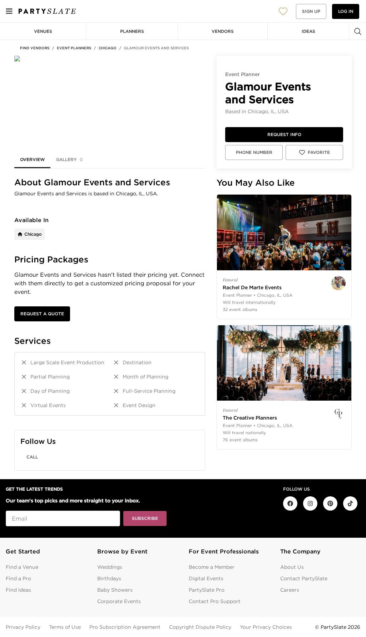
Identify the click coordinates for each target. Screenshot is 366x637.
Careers (289, 590)
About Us (292, 567)
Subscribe (145, 518)
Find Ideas (18, 590)
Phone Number (254, 152)
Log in (345, 11)
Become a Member (211, 567)
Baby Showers (115, 590)
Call (32, 457)
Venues (43, 31)
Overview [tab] (32, 159)
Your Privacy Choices (266, 627)
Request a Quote (42, 313)
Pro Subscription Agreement (124, 627)
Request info (284, 134)
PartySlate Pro (206, 590)
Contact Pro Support (215, 601)
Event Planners (74, 48)
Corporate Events (119, 601)
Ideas (308, 31)
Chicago (108, 48)
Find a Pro (18, 578)
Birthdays (109, 578)
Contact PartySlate (303, 578)
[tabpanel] (109, 324)
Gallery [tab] (69, 159)
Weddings (109, 567)
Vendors (223, 31)
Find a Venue (22, 567)
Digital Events (206, 578)
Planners (132, 31)
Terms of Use (65, 627)
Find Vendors (34, 48)
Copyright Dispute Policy (200, 627)
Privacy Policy (23, 627)
